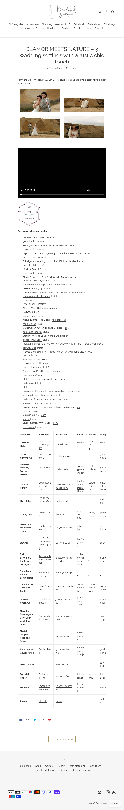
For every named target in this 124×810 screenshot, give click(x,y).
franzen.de (105, 687)
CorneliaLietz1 (92, 444)
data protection (78, 766)
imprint (61, 766)
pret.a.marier (29, 347)
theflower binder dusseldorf (45, 559)
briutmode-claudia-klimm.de (105, 486)
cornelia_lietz (30, 249)
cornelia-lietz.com (64, 245)
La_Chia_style (80, 542)
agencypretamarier (80, 469)
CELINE (43, 701)
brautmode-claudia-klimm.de (71, 292)
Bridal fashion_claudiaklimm (64, 486)
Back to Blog (64, 739)
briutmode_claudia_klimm (80, 486)
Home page (24, 766)
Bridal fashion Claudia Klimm (45, 486)
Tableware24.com (45, 676)
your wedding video (33, 359)
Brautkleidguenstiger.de (106, 803)
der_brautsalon (31, 257)
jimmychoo (29, 427)
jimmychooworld (80, 514)
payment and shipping (44, 770)
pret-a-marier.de (93, 343)
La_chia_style (30, 265)
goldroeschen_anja (33, 288)
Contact (49, 766)
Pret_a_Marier (92, 469)
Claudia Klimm (92, 486)
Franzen (27, 411)
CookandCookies (92, 588)
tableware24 (29, 383)
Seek (38, 766)
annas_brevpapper (32, 340)
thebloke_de (29, 324)
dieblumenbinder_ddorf (35, 280)
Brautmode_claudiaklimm (36, 296)
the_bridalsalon (64, 527)
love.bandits (29, 375)
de (53, 237)
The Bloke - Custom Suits (45, 501)
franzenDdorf (80, 687)
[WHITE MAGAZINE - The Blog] (29, 224)
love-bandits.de (55, 371)
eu (80, 277)
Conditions (95, 766)
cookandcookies (80, 588)
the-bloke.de (59, 320)
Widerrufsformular (81, 770)
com (62, 379)
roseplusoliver (30, 273)
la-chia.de (78, 261)
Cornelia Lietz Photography (45, 444)
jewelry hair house (32, 367)
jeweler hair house (80, 601)
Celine (26, 419)
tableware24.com (105, 676)
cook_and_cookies (32, 332)
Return (64, 770)
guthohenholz (30, 241)
